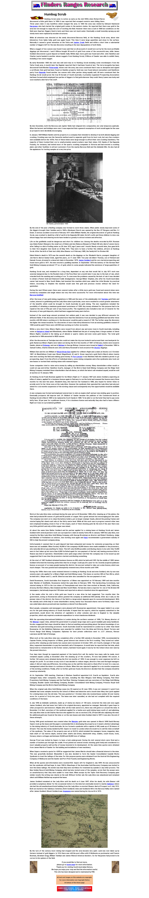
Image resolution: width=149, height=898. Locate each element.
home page (71, 865)
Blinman (36, 622)
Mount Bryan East (64, 352)
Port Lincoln (77, 357)
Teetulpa (104, 299)
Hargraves (34, 26)
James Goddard (85, 260)
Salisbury (110, 784)
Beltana (61, 345)
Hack (86, 538)
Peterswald (53, 68)
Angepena (67, 791)
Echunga (46, 345)
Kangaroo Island (43, 331)
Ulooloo (97, 348)
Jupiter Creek (79, 42)
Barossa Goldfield (36, 295)
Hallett (100, 345)
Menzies (75, 721)
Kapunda (42, 72)
